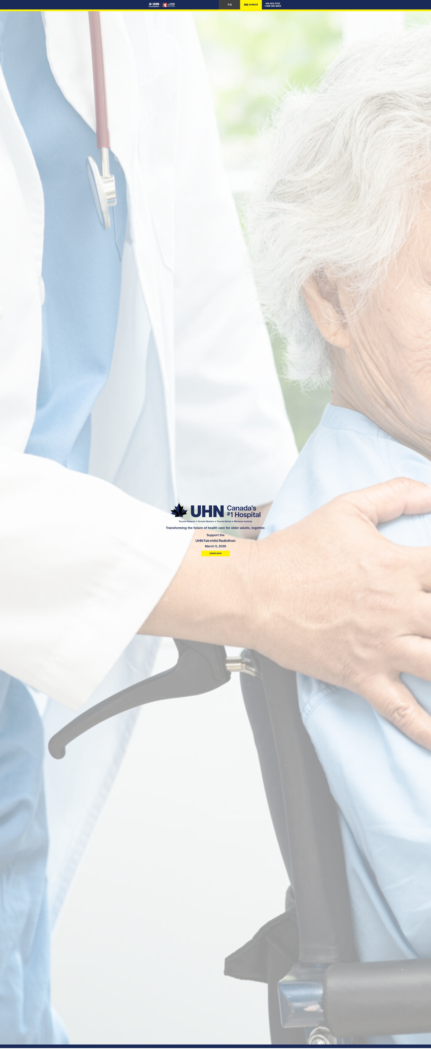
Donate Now (215, 553)
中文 (230, 4)
